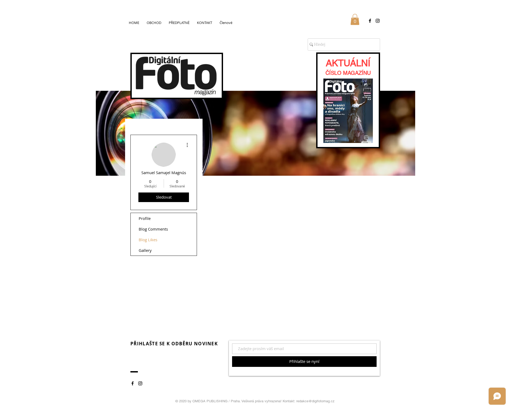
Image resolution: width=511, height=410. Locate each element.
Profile (145, 218)
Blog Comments (153, 229)
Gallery (145, 250)
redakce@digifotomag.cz (315, 401)
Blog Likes (148, 239)
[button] (355, 19)
